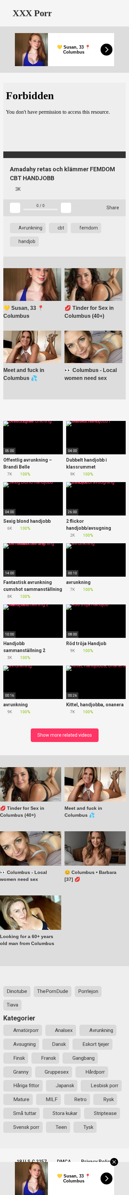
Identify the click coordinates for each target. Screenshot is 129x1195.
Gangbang (83, 1058)
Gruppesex (57, 1072)
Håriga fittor (26, 1086)
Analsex (64, 1030)
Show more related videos (64, 735)
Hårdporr (95, 1072)
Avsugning (24, 1044)
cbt (60, 227)
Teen (61, 1127)
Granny (20, 1072)
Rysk (108, 1099)
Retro (80, 1099)
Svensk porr (26, 1127)
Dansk (59, 1044)
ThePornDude (52, 991)
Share (112, 207)
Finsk (19, 1058)
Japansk (65, 1086)
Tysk (88, 1127)
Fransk (48, 1058)
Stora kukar (65, 1113)
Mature (21, 1099)
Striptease (105, 1113)
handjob (26, 241)
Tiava (12, 1005)
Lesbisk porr (104, 1086)
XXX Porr (31, 13)
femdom (88, 227)
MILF (52, 1099)
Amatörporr (26, 1030)
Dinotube (17, 991)
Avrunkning (30, 227)
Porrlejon (88, 991)
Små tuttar (24, 1113)
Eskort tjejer (95, 1044)
